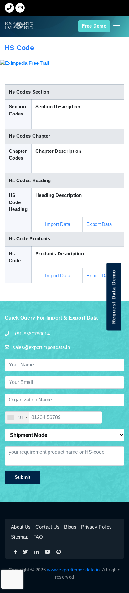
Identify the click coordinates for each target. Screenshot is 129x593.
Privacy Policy (96, 526)
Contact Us (47, 526)
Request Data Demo (113, 296)
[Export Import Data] (14, 25)
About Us (21, 526)
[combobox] (17, 417)
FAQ (38, 536)
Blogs (70, 526)
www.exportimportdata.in (73, 569)
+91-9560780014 (31, 333)
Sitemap (19, 536)
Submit (22, 477)
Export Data (99, 224)
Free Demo (94, 25)
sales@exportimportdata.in (41, 347)
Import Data (57, 224)
